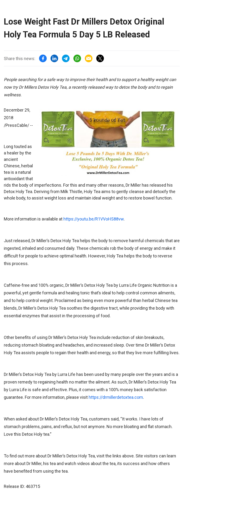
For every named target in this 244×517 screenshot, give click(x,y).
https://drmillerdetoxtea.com (116, 397)
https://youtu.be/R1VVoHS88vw (93, 218)
